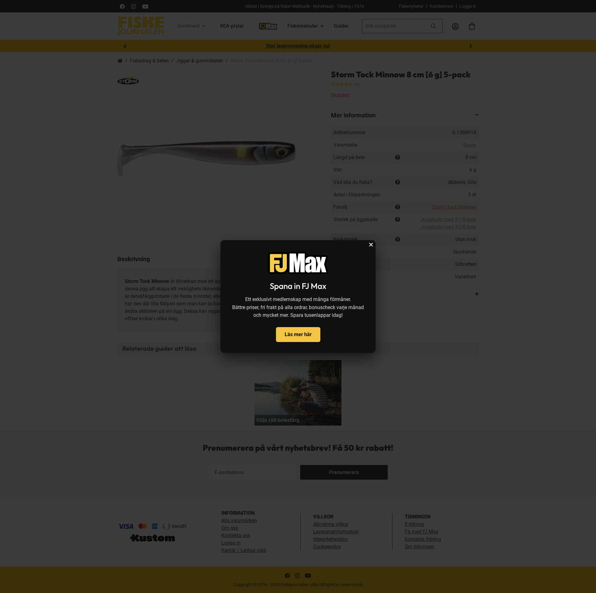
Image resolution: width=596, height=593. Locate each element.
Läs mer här (298, 334)
